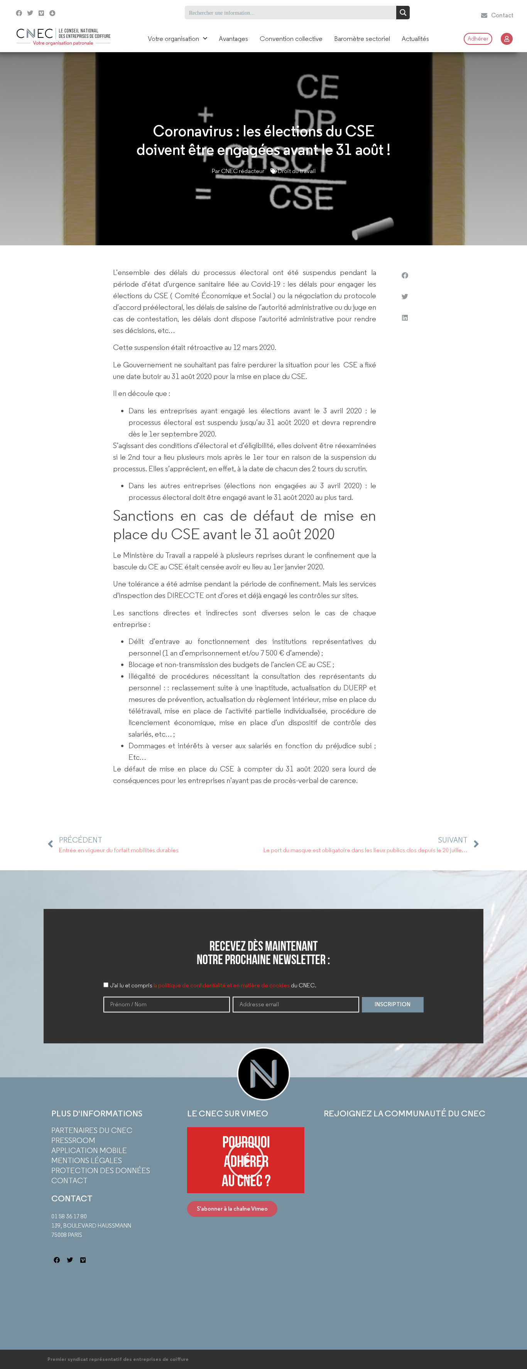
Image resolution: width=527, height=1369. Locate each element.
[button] (404, 275)
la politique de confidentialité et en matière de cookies (222, 985)
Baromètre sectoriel (362, 38)
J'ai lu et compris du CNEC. (213, 985)
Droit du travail (297, 171)
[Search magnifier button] (403, 12)
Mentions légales (86, 1160)
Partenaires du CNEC (91, 1130)
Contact (69, 1180)
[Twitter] (30, 13)
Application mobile (89, 1150)
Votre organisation (173, 38)
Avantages (233, 38)
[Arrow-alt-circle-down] (66, 12)
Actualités (415, 38)
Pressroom (73, 1140)
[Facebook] (19, 13)
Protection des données (100, 1170)
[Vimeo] (41, 13)
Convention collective (291, 38)
